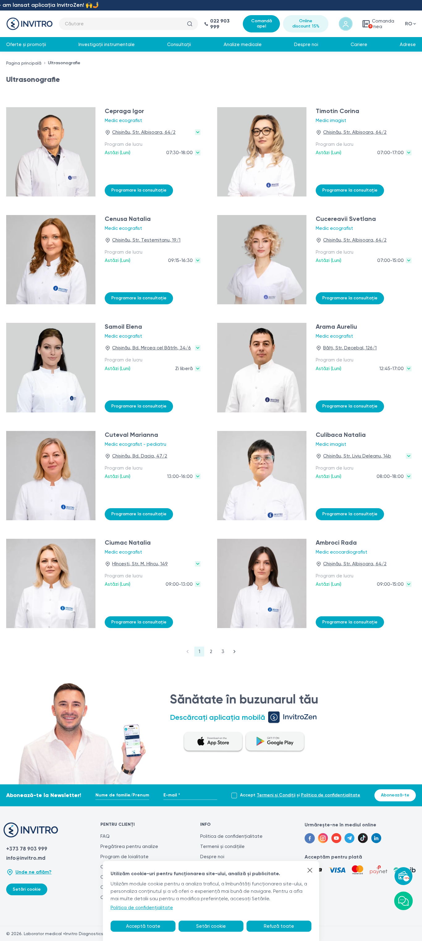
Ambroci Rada (336, 542)
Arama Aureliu (336, 326)
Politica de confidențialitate (330, 795)
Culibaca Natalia (341, 434)
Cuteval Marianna (131, 434)
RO (408, 24)
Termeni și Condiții (276, 795)
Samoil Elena (123, 326)
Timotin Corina (337, 111)
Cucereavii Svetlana (346, 218)
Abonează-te (395, 795)
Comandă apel (261, 23)
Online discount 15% (305, 23)
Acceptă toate (143, 926)
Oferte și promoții (26, 44)
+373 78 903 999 (26, 849)
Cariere (359, 44)
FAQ (105, 836)
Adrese (408, 44)
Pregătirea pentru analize (129, 846)
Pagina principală (23, 63)
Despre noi (306, 44)
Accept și (300, 795)
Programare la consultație (139, 190)
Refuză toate (279, 926)
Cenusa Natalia (128, 218)
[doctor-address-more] (197, 132)
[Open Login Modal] (346, 24)
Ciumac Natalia (128, 542)
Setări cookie (27, 889)
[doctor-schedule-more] (197, 152)
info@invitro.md (25, 858)
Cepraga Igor (124, 111)
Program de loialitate (124, 856)
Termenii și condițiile (222, 846)
